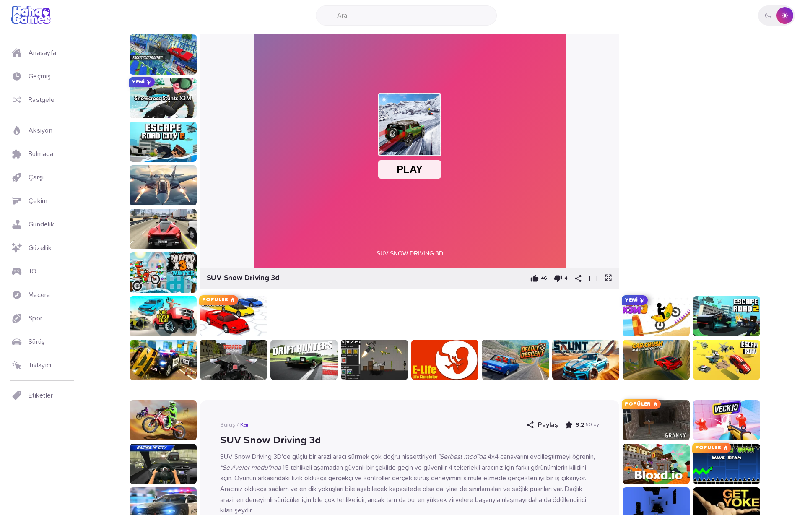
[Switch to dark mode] (776, 15)
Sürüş (227, 425)
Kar (244, 425)
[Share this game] (578, 278)
